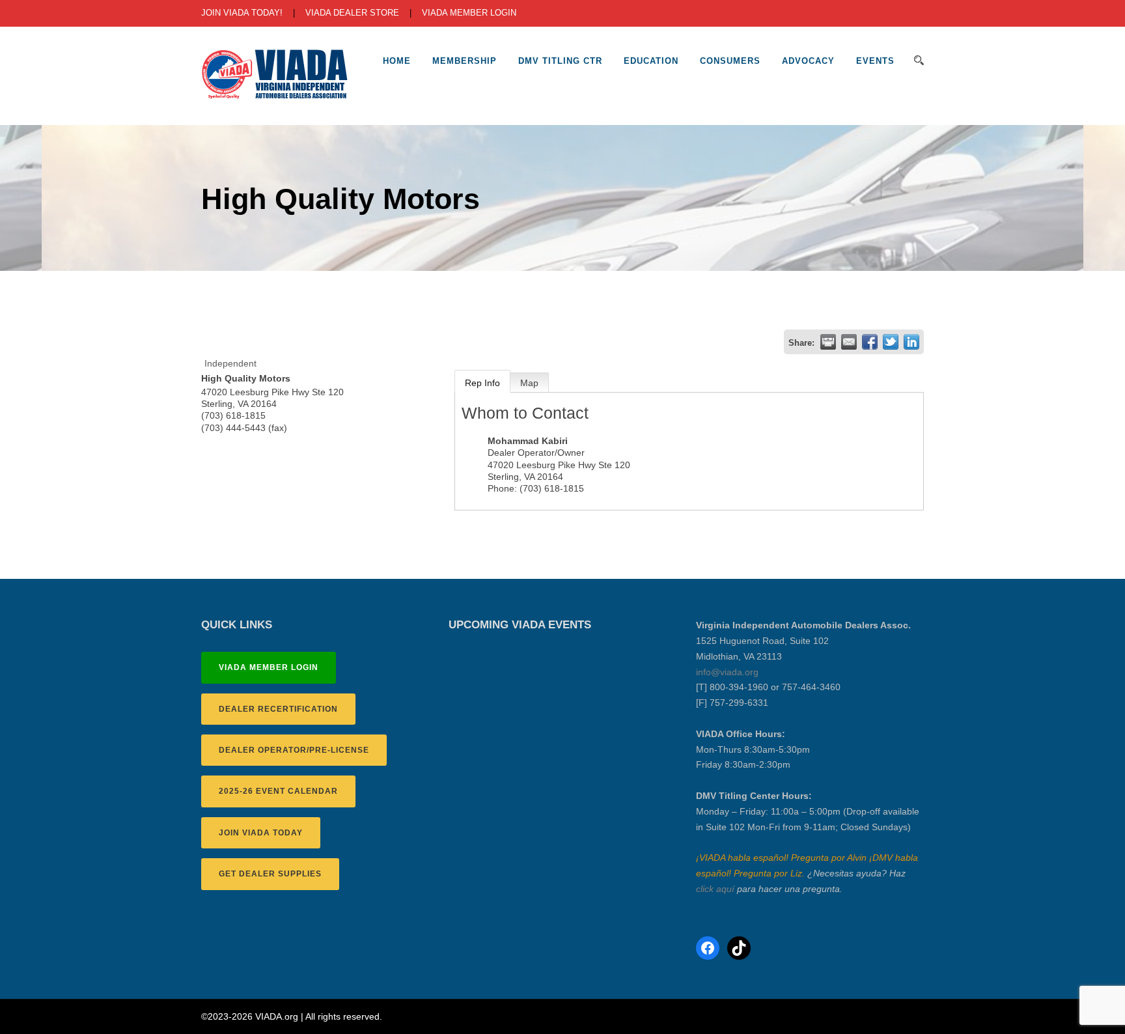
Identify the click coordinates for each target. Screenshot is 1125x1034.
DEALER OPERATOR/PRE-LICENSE (294, 750)
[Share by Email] (849, 342)
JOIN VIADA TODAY (261, 832)
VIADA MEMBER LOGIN (469, 13)
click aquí (715, 889)
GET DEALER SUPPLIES (270, 873)
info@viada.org (727, 672)
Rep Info (482, 383)
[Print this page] (828, 342)
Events (875, 61)
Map (529, 383)
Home (397, 61)
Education (651, 61)
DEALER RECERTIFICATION (278, 709)
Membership (464, 61)
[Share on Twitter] (890, 342)
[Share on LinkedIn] (911, 342)
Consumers (730, 61)
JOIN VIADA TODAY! (242, 13)
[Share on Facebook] (870, 342)
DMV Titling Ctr (560, 61)
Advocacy (808, 61)
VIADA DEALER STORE (352, 13)
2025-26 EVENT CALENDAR (278, 791)
